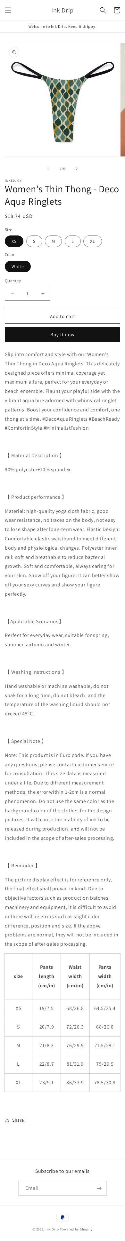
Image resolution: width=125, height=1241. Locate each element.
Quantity (13, 280)
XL (92, 241)
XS (14, 241)
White (18, 266)
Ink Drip (52, 1229)
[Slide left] (48, 169)
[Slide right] (77, 169)
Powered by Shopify (76, 1229)
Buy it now (62, 334)
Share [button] (18, 1120)
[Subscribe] (99, 1188)
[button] (8, 10)
